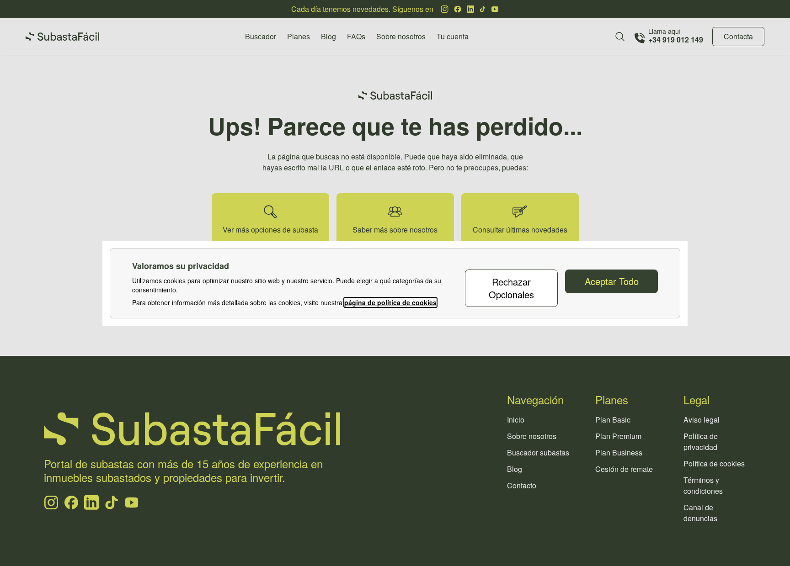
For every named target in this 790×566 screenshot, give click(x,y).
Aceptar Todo (612, 281)
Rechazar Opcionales (511, 288)
